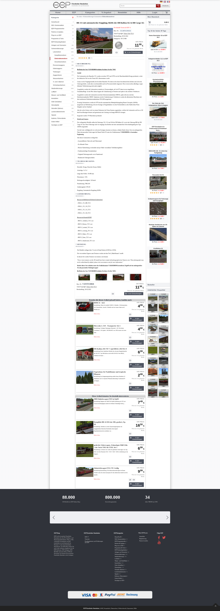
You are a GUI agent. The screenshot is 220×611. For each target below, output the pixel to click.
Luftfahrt (53, 92)
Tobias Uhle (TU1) (129, 33)
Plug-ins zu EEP (56, 35)
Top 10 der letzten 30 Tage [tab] (157, 31)
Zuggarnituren (57, 75)
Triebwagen (56, 72)
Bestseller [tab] (151, 285)
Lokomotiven (57, 52)
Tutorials (87, 539)
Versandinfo (107, 608)
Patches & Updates (57, 32)
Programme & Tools (57, 38)
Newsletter (122, 13)
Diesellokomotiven (60, 62)
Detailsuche (165, 5)
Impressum (130, 608)
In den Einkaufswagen (134, 52)
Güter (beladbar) (56, 102)
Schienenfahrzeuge (57, 48)
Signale (53, 115)
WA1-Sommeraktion (57, 25)
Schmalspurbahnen (59, 85)
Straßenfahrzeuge (57, 88)
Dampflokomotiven (60, 55)
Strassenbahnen (58, 78)
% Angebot (106, 13)
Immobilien (54, 98)
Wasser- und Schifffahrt (58, 95)
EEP (74, 13)
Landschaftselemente (58, 112)
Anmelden (142, 536)
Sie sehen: (79, 16)
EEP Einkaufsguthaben (58, 42)
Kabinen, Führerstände (58, 118)
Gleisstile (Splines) (57, 108)
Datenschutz (114, 608)
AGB (101, 608)
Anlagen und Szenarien (58, 45)
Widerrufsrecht (122, 608)
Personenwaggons (59, 65)
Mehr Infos (97, 314)
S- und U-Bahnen (58, 82)
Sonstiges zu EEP (56, 125)
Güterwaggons (57, 68)
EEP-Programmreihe (57, 28)
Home (57, 13)
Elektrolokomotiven (61, 58)
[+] (94, 38)
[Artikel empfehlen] (116, 52)
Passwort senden (143, 540)
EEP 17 (87, 537)
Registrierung (142, 538)
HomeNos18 (55, 22)
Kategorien (90, 13)
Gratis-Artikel (55, 121)
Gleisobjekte (55, 105)
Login (154, 13)
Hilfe (139, 13)
